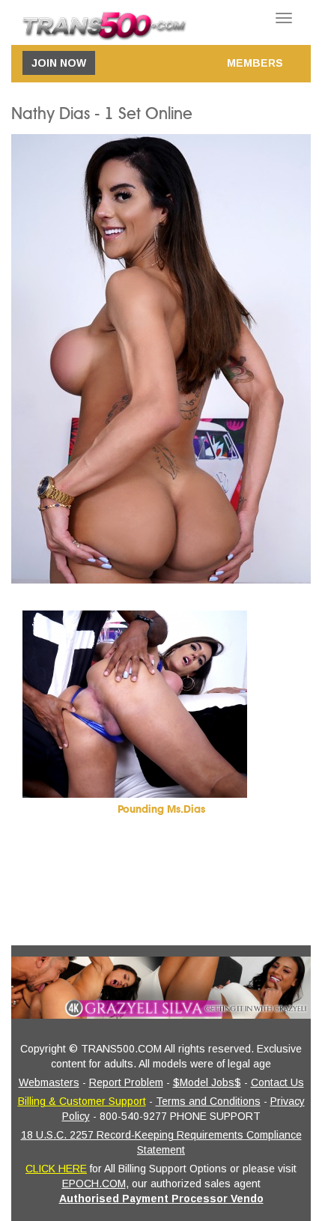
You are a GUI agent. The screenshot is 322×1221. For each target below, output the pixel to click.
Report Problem (126, 1082)
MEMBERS (255, 63)
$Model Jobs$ (207, 1082)
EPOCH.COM (94, 1184)
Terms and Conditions (208, 1101)
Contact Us (277, 1082)
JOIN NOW (58, 63)
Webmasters (49, 1082)
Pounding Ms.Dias (161, 809)
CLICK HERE (56, 1169)
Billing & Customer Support (82, 1101)
